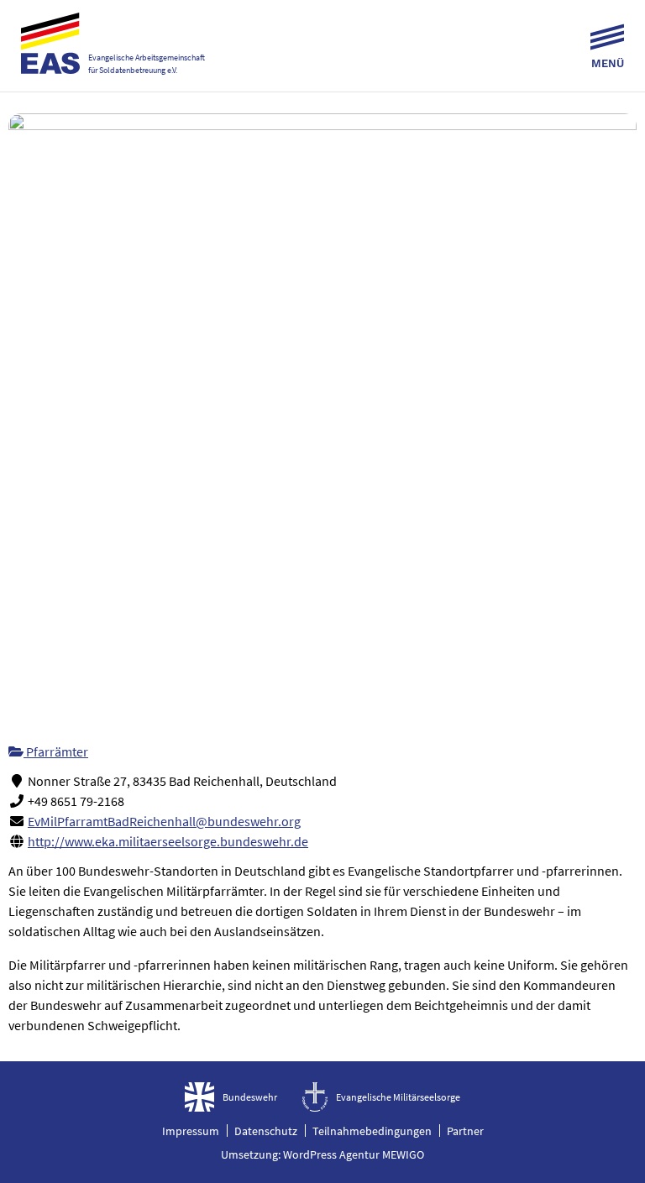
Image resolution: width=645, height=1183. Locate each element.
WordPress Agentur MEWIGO (353, 1154)
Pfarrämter (56, 751)
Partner (465, 1131)
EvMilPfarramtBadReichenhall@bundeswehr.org (164, 821)
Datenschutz (265, 1131)
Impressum (190, 1131)
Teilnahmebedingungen (372, 1131)
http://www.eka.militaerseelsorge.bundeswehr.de (168, 841)
